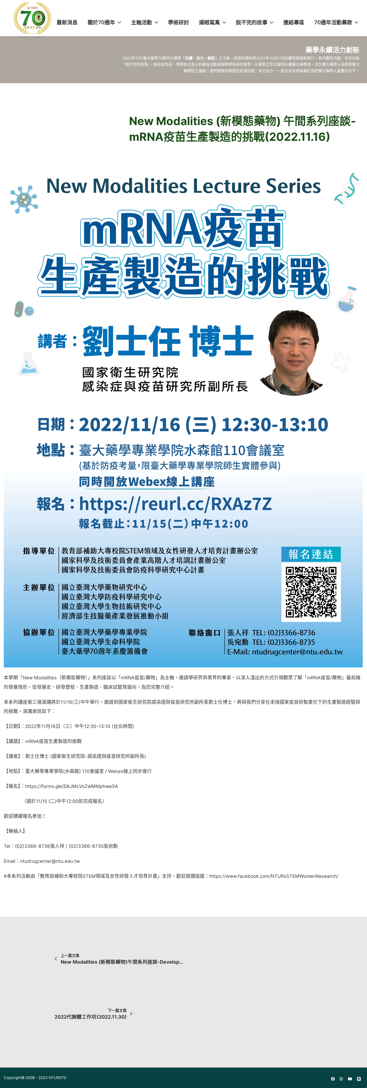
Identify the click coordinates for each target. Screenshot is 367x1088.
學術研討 (178, 22)
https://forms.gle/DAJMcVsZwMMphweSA (71, 786)
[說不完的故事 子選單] (271, 22)
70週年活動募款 (333, 22)
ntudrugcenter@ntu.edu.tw (50, 861)
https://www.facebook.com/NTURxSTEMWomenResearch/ (273, 876)
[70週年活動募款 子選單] (356, 22)
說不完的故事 (251, 22)
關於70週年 (101, 22)
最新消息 (67, 22)
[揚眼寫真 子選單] (224, 22)
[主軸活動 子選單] (156, 22)
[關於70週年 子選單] (119, 22)
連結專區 (293, 22)
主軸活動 (141, 22)
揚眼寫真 (209, 22)
